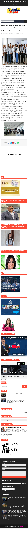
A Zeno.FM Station (4, 379)
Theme (11, 526)
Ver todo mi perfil (4, 435)
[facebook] (11, 4)
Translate (11, 490)
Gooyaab (21, 526)
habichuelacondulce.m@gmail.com (15, 427)
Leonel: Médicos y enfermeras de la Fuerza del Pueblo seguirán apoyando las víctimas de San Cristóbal (17, 511)
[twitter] (14, 4)
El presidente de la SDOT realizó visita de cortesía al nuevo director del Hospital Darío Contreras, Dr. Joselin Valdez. (16, 395)
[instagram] (16, 4)
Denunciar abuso (5, 406)
